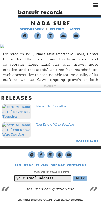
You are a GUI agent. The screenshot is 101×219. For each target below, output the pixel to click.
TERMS (28, 165)
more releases (87, 141)
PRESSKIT (57, 29)
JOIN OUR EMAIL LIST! (50, 172)
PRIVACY (42, 165)
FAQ (18, 165)
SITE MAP (58, 165)
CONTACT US (76, 165)
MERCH (76, 29)
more (49, 86)
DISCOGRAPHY (32, 29)
